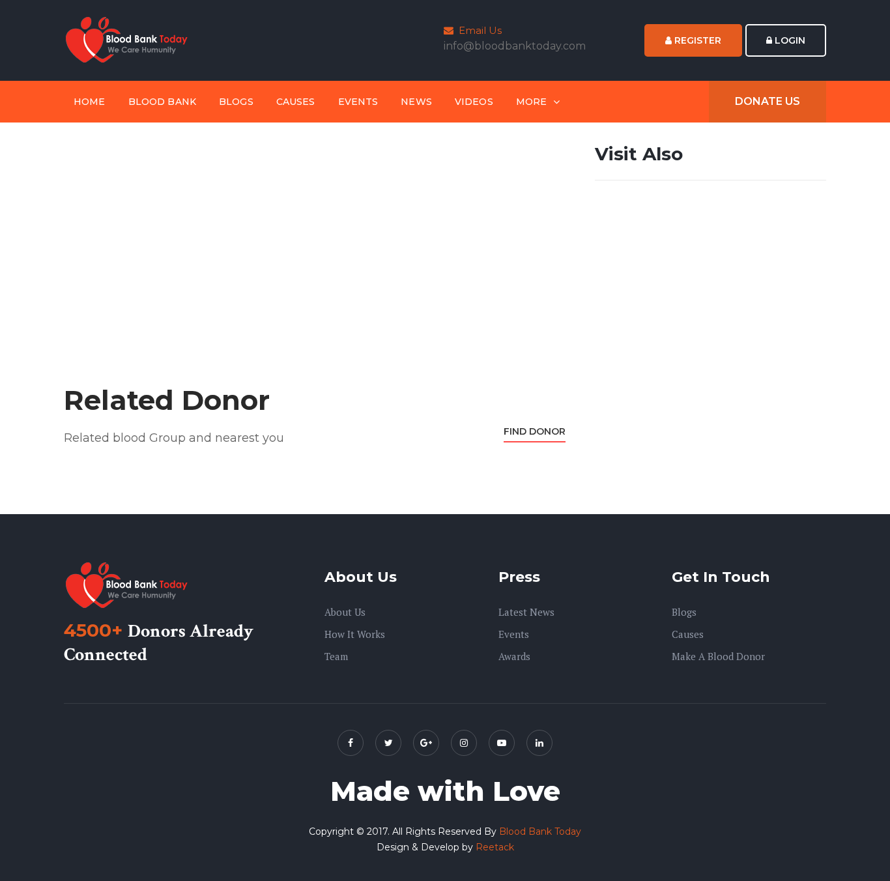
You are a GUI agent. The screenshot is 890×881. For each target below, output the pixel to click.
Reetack (495, 847)
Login (788, 40)
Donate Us (767, 101)
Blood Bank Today (540, 831)
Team (336, 656)
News (416, 102)
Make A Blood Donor (718, 656)
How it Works (354, 634)
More (531, 102)
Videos (474, 102)
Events (358, 102)
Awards (514, 656)
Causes (295, 102)
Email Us (477, 30)
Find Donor (535, 431)
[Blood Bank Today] (129, 39)
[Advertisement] (315, 232)
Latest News (526, 611)
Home (90, 102)
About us (345, 611)
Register (696, 40)
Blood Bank (162, 102)
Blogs (236, 102)
